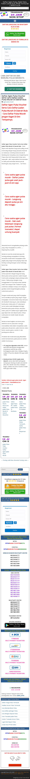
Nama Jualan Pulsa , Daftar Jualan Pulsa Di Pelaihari (22, 405)
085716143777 (15, 561)
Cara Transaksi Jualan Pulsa (9, 716)
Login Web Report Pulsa (9, 722)
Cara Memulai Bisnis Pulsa (9, 708)
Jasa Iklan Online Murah (23, 777)
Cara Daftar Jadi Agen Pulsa (10, 711)
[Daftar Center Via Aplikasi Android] (15, 627)
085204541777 (15, 555)
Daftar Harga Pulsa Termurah (10, 702)
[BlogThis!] (5, 388)
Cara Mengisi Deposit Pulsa (10, 713)
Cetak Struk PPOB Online (9, 724)
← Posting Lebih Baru (7, 460)
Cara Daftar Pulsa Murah (14, 113)
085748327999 (15, 563)
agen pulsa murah (8, 102)
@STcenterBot (15, 618)
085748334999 (15, 565)
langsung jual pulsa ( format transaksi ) (13, 226)
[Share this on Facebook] (5, 384)
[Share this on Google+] (12, 384)
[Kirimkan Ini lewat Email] (3, 388)
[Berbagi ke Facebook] (8, 388)
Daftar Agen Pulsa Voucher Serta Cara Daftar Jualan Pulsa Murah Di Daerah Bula (14, 98)
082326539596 (15, 688)
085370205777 (15, 557)
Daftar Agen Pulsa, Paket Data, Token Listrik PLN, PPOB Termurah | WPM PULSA (15, 3)
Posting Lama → (24, 460)
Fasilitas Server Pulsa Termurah (11, 705)
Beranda (16, 460)
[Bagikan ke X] (6, 388)
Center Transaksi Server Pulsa (10, 719)
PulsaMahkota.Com (15, 382)
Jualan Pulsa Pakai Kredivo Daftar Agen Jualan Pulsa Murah (6, 449)
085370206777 (15, 559)
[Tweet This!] (9, 384)
